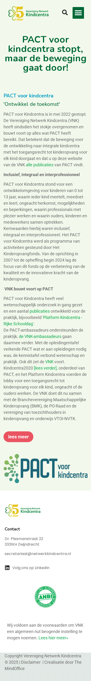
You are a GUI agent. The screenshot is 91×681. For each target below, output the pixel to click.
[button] (78, 13)
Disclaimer (31, 662)
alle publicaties (40, 164)
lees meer (18, 437)
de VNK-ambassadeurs (40, 336)
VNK (49, 361)
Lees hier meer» (53, 637)
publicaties (40, 311)
